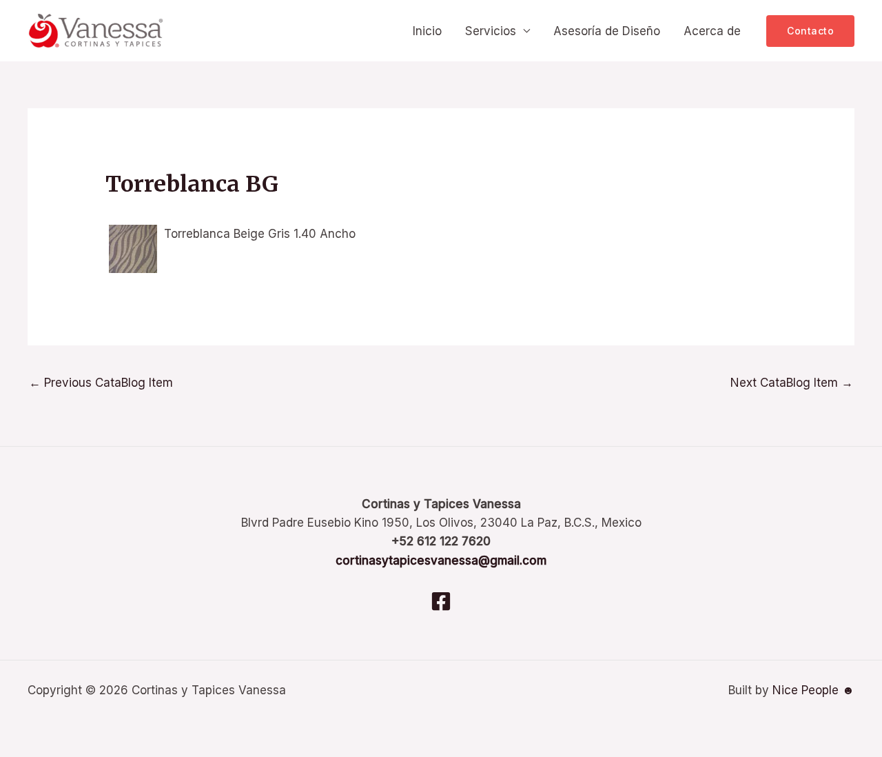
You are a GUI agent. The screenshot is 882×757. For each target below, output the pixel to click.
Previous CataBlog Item (101, 383)
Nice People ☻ (813, 690)
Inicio (427, 31)
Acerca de (712, 31)
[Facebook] (441, 601)
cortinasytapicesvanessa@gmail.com (441, 560)
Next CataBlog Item (791, 383)
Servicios (490, 31)
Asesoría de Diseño (606, 31)
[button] (810, 31)
